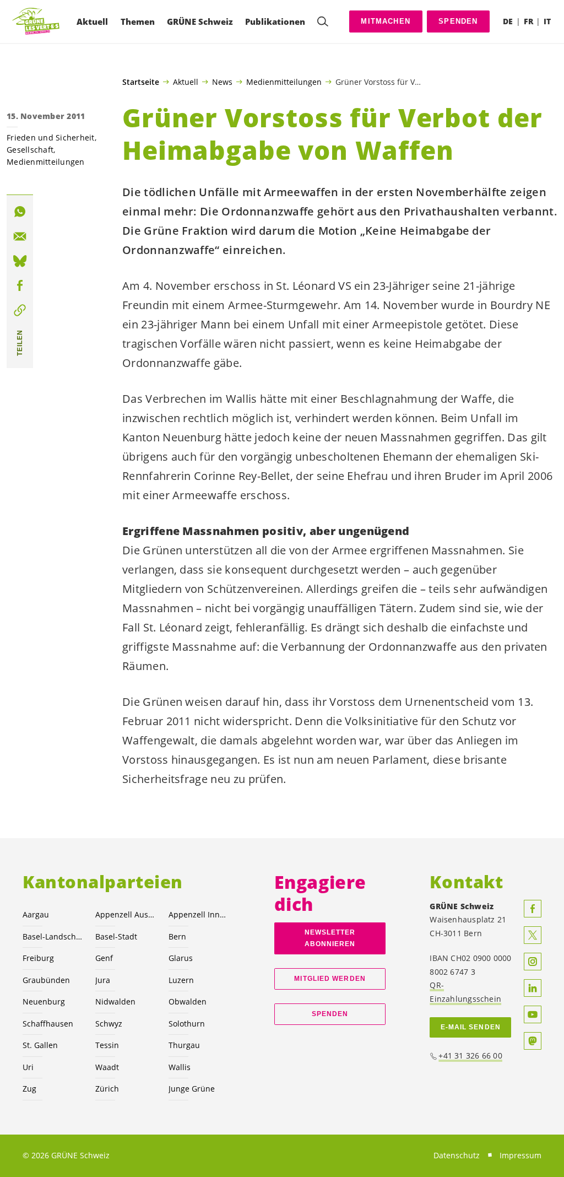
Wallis (180, 1067)
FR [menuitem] (528, 21)
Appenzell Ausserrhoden (125, 914)
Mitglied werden (329, 978)
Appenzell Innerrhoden (198, 914)
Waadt (107, 1067)
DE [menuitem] (508, 21)
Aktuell (185, 81)
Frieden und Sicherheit (51, 137)
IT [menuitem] (547, 21)
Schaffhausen (48, 1023)
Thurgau (184, 1045)
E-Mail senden (471, 1027)
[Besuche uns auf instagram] (532, 961)
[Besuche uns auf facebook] (532, 908)
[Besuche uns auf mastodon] (532, 1041)
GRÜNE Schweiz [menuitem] (200, 21)
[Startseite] (36, 22)
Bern (177, 936)
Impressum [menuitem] (520, 1155)
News (222, 81)
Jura (102, 980)
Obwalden (188, 1001)
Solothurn (187, 1023)
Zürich (107, 1088)
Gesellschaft (30, 149)
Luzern (181, 980)
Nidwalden (115, 1001)
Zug (29, 1088)
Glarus (181, 958)
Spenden (458, 21)
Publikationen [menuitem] (275, 21)
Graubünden (46, 980)
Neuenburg (44, 1001)
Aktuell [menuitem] (92, 21)
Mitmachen (385, 21)
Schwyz (108, 1023)
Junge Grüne (192, 1088)
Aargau (36, 914)
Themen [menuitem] (138, 21)
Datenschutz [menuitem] (456, 1155)
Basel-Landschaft (52, 936)
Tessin (107, 1045)
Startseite (140, 82)
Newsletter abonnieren (330, 938)
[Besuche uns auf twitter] (532, 935)
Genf (104, 958)
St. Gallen (40, 1045)
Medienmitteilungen (284, 81)
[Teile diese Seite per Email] (20, 236)
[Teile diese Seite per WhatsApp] (20, 212)
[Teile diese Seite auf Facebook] (20, 285)
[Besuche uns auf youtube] (532, 1014)
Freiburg (38, 958)
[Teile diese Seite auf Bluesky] (20, 261)
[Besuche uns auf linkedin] (532, 988)
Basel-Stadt (116, 936)
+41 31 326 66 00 (470, 1055)
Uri (28, 1067)
